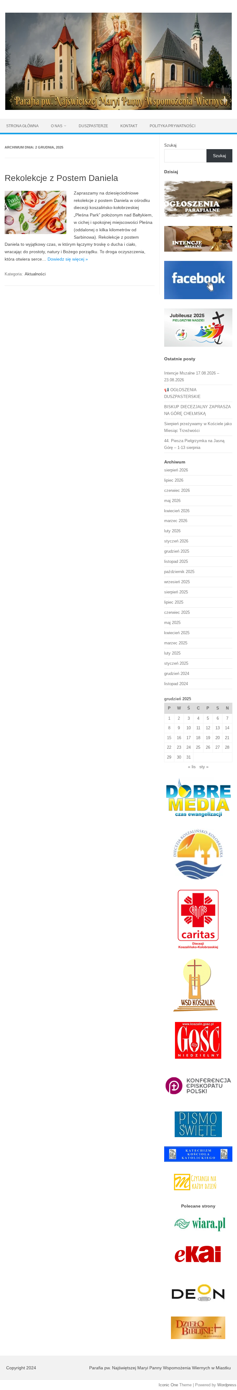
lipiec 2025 (173, 602)
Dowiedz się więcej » (68, 259)
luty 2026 (172, 531)
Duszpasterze (93, 126)
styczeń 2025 (176, 663)
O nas (56, 126)
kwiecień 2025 (176, 632)
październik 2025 (179, 571)
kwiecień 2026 (176, 511)
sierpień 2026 (176, 470)
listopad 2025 (176, 561)
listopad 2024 (176, 683)
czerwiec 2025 (177, 612)
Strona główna (22, 126)
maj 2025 (172, 622)
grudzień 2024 (176, 673)
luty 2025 (172, 653)
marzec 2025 (175, 643)
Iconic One (168, 1385)
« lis (192, 766)
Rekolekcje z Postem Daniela (61, 178)
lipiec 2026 (173, 480)
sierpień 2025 (176, 592)
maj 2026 (172, 500)
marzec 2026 (175, 520)
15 (169, 737)
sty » (204, 766)
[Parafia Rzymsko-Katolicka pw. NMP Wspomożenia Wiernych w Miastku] (118, 108)
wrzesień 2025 (177, 582)
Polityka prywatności (172, 126)
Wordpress (226, 1385)
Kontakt (128, 126)
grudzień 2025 (176, 551)
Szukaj (170, 145)
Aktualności (35, 274)
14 (227, 728)
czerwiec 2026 (177, 490)
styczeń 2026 (176, 541)
